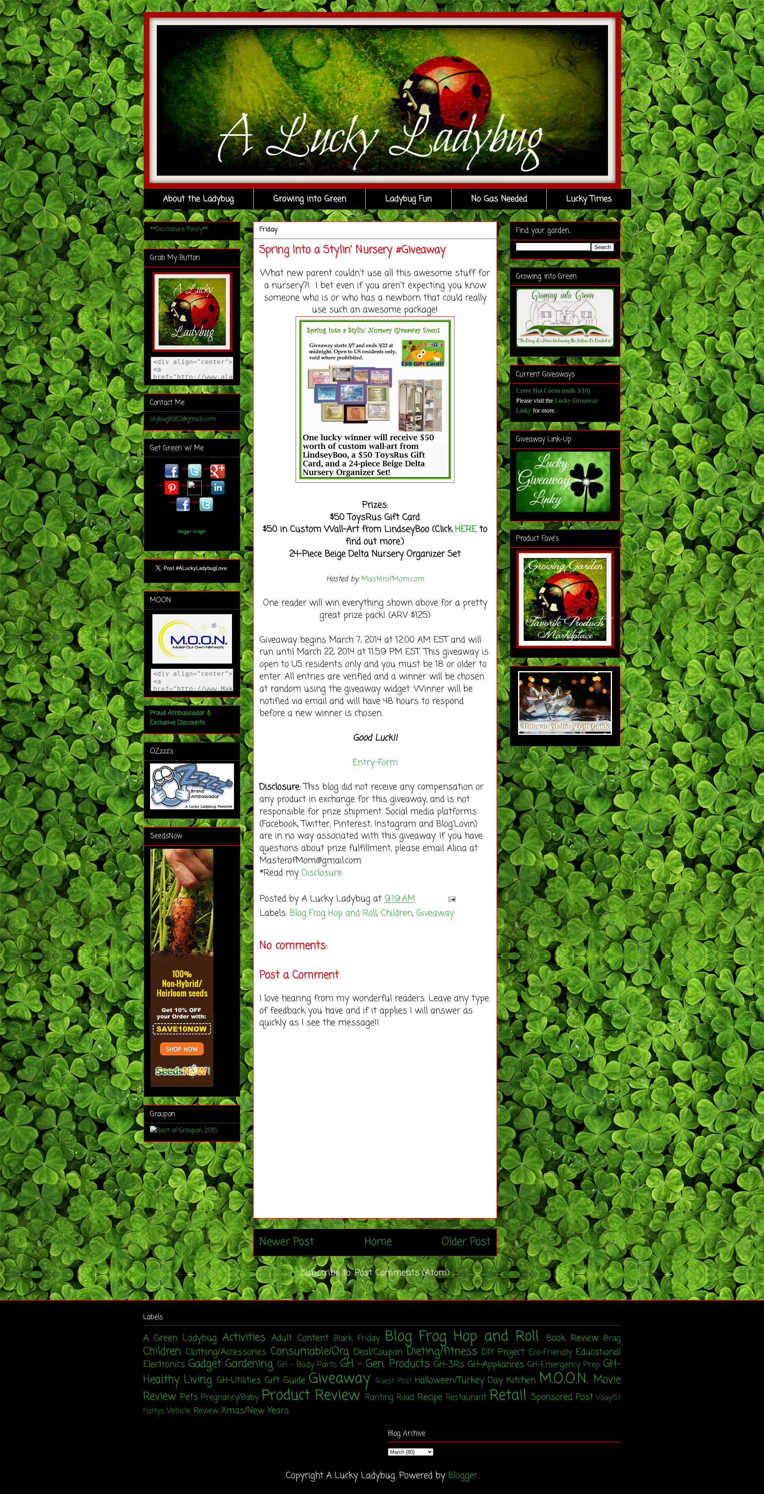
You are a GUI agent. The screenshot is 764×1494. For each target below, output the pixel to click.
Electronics (164, 1364)
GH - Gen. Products (385, 1364)
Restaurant (465, 1398)
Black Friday (357, 1339)
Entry (364, 763)
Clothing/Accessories (226, 1352)
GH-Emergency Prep (563, 1365)
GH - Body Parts (307, 1365)
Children (396, 913)
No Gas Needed (499, 199)
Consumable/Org (310, 1352)
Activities (243, 1338)
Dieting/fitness (442, 1352)
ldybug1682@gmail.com (183, 419)
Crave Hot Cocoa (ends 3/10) (553, 390)
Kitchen (521, 1380)
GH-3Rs (449, 1364)
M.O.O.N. (563, 1379)
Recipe (429, 1397)
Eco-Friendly (550, 1353)
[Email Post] (450, 899)
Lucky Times (589, 199)
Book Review (572, 1338)
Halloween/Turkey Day (459, 1380)
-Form (386, 763)
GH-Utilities (238, 1380)
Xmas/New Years (255, 1411)
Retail (507, 1395)
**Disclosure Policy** (179, 229)
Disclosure (322, 873)
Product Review (311, 1395)
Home (378, 1242)
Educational (598, 1352)
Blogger (462, 1475)
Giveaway (435, 913)
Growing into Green (309, 199)
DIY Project (503, 1352)
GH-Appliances (496, 1364)
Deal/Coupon (378, 1352)
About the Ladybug (198, 199)
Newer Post (286, 1242)
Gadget (204, 1364)
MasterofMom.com (393, 579)
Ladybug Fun (408, 199)
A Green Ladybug (180, 1338)
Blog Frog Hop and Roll (333, 913)
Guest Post (394, 1381)
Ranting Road (390, 1398)
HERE (466, 529)
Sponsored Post (562, 1397)
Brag (612, 1339)
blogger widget (192, 532)
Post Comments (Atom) (402, 1273)
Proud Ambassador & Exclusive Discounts (180, 718)
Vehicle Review (192, 1411)
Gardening (249, 1364)
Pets (189, 1397)
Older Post (466, 1242)
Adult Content (300, 1338)
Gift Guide (285, 1380)
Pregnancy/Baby (230, 1398)
